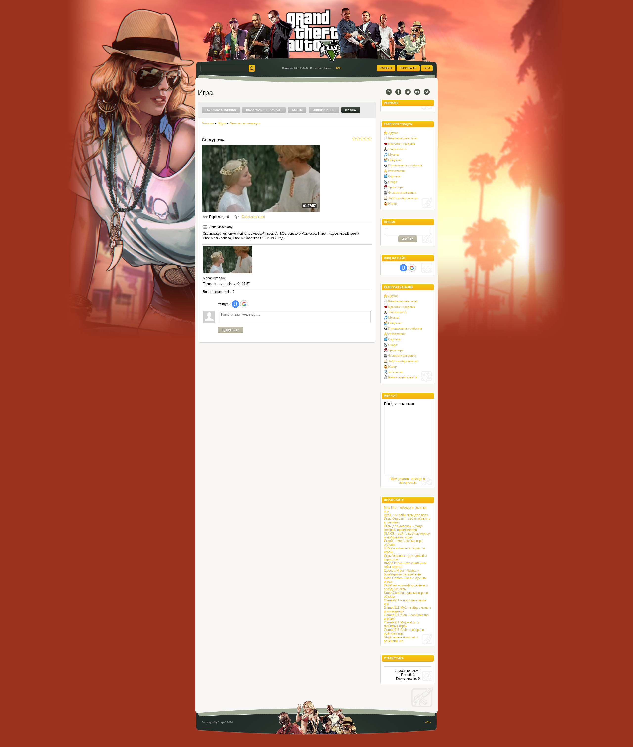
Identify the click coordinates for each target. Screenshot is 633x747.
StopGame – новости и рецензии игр (401, 639)
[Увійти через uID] (235, 304)
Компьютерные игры (402, 138)
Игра (205, 93)
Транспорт (395, 187)
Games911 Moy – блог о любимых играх (401, 624)
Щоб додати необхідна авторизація (408, 480)
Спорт (392, 182)
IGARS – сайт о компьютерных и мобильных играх (407, 535)
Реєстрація (408, 68)
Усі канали (395, 372)
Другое (393, 133)
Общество (395, 160)
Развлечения (396, 171)
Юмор (392, 203)
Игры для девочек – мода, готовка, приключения (404, 528)
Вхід (427, 68)
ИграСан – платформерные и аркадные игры (406, 587)
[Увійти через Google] (244, 304)
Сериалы (394, 176)
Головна (386, 68)
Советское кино (253, 217)
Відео (222, 123)
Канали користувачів (402, 377)
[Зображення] (227, 260)
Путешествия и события (405, 165)
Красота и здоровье (402, 143)
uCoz (428, 722)
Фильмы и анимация (245, 123)
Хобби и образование (403, 198)
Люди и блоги (397, 149)
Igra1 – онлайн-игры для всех (406, 515)
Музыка (393, 154)
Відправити (230, 330)
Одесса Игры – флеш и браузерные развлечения (403, 572)
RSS (338, 68)
